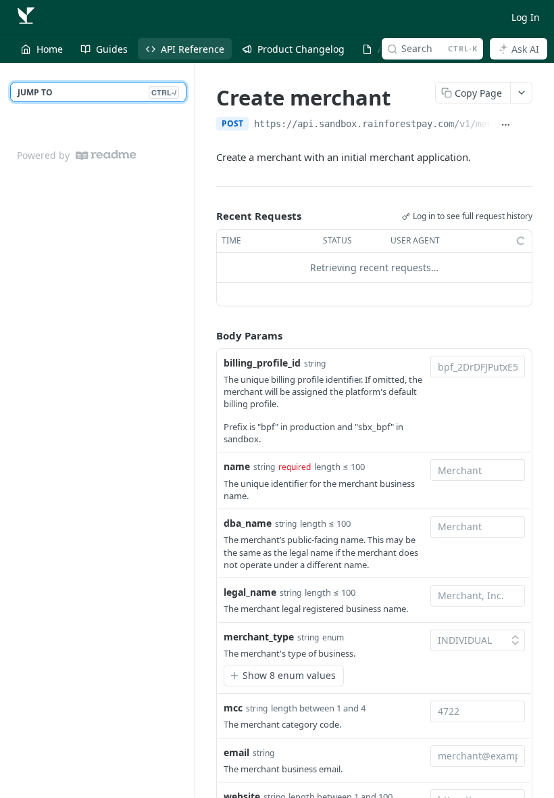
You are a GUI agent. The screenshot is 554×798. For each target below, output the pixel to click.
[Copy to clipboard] (525, 125)
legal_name (250, 592)
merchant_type (259, 636)
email (236, 752)
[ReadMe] (106, 155)
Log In (525, 17)
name (237, 466)
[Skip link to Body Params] (207, 335)
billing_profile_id (262, 362)
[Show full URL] (506, 125)
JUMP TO (97, 92)
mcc (233, 707)
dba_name (248, 523)
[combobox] (477, 366)
